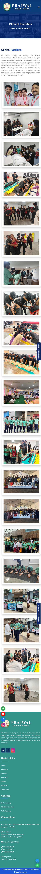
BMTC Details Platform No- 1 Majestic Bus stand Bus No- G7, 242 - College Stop (12, 834)
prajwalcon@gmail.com (11, 842)
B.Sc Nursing (6, 803)
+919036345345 (8, 847)
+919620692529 (8, 852)
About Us (4, 769)
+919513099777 (8, 849)
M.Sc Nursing (6, 811)
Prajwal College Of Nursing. (27, 869)
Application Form (39, 351)
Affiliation (4, 777)
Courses (4, 773)
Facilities (4, 785)
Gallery (3, 781)
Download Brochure (39, 613)
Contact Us (5, 789)
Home (13, 28)
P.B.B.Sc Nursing (7, 807)
